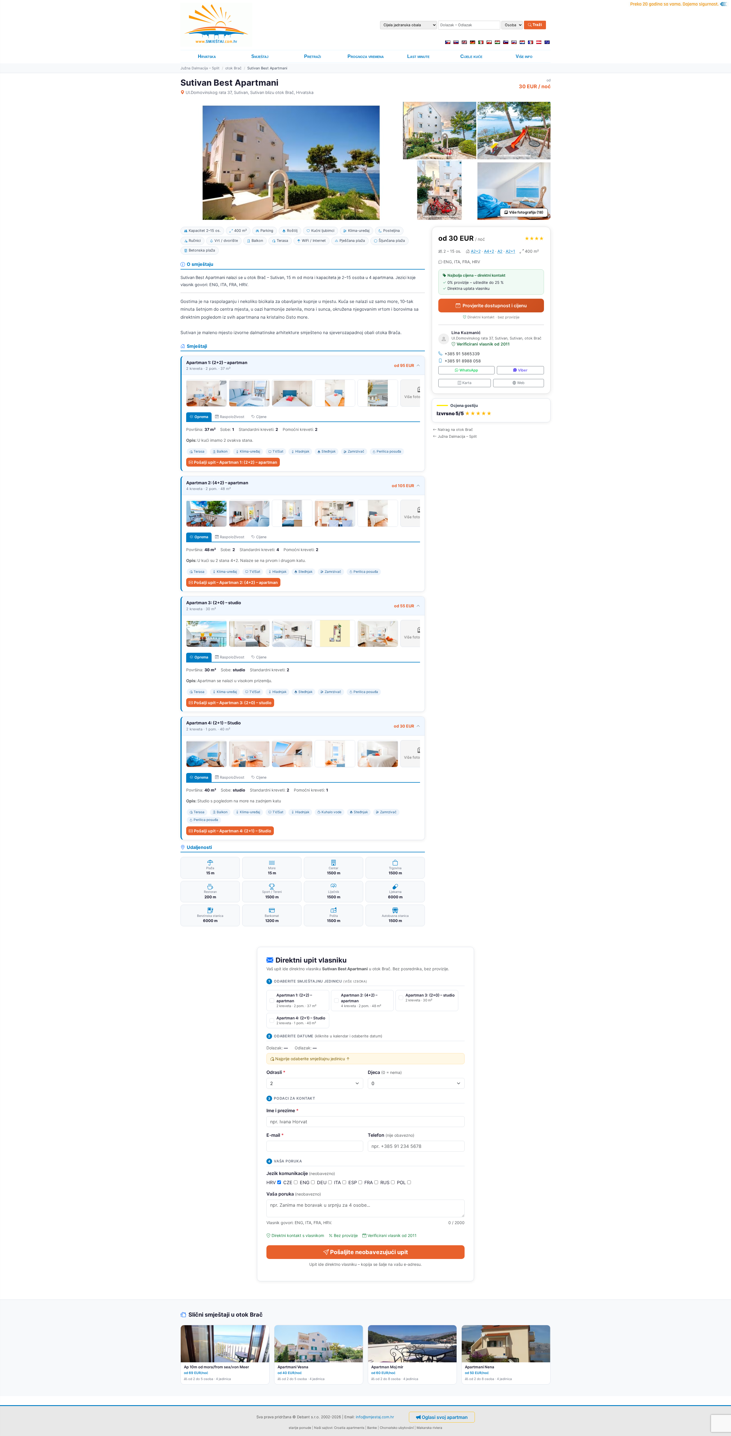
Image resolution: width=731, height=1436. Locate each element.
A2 (499, 251)
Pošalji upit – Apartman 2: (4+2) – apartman (236, 582)
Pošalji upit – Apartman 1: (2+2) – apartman (235, 462)
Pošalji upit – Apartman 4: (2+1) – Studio (232, 830)
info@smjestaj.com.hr (375, 1416)
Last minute (418, 56)
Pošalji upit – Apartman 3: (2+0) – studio (233, 702)
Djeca (385, 1072)
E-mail (275, 1135)
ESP (353, 1182)
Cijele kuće (471, 56)
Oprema (201, 417)
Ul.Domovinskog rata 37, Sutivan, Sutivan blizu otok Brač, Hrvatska (250, 92)
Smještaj (259, 56)
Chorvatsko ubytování (397, 1428)
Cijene (261, 417)
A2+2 (476, 251)
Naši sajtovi (323, 1428)
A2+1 (510, 251)
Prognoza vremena (366, 56)
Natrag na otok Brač (455, 429)
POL (402, 1182)
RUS (385, 1182)
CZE (288, 1182)
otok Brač (233, 68)
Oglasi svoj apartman (445, 1417)
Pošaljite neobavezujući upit (369, 1252)
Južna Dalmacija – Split (200, 68)
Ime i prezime (282, 1110)
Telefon (391, 1135)
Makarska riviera (429, 1428)
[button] (491, 410)
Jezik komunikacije (300, 1173)
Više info (524, 56)
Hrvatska (207, 56)
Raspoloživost (232, 417)
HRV (271, 1182)
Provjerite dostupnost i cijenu (495, 305)
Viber (522, 370)
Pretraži (312, 56)
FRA (369, 1182)
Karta (466, 383)
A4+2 (489, 251)
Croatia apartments (349, 1428)
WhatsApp (468, 370)
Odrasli (276, 1072)
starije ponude (300, 1428)
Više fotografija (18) (526, 212)
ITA (338, 1182)
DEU (322, 1182)
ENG (305, 1182)
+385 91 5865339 (462, 353)
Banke (372, 1428)
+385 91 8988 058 (463, 360)
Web (521, 383)
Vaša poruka (293, 1194)
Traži (537, 25)
